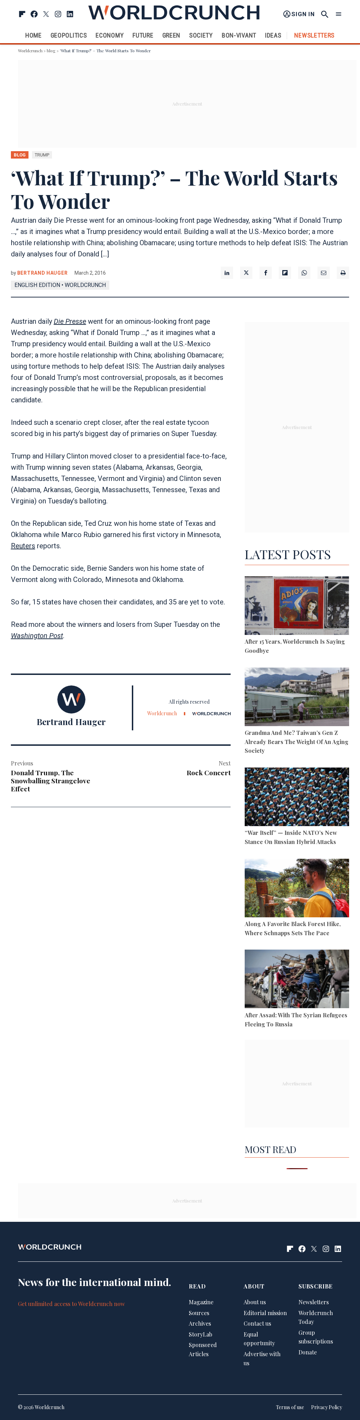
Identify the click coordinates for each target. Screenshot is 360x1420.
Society (201, 35)
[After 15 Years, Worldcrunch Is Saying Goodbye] (297, 606)
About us (255, 1302)
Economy (110, 35)
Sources (199, 1313)
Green (171, 35)
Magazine (201, 1302)
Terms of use (290, 1407)
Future (143, 35)
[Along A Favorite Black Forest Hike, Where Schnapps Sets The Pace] (297, 889)
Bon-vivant (239, 35)
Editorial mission (265, 1313)
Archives (200, 1323)
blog (51, 50)
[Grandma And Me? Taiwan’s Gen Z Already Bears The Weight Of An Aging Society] (297, 698)
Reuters (23, 546)
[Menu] (338, 14)
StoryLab (200, 1334)
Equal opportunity (259, 1339)
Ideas (273, 35)
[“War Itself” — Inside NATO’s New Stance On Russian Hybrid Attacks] (297, 798)
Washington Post (37, 635)
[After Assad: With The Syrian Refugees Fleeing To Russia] (297, 980)
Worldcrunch (30, 50)
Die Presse (70, 321)
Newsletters (314, 35)
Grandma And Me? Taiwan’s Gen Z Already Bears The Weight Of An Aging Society (296, 741)
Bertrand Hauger (42, 273)
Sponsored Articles (203, 1349)
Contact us (257, 1323)
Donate (307, 1352)
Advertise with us (262, 1358)
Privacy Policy (326, 1407)
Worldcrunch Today (315, 1317)
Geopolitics (69, 35)
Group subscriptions (315, 1337)
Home (33, 35)
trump (42, 155)
